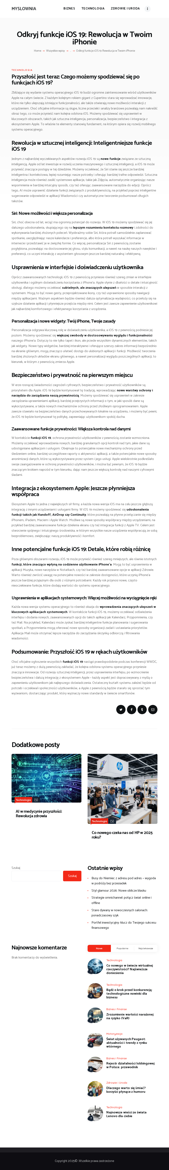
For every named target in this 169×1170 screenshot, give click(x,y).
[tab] (99, 948)
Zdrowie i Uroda (116, 1082)
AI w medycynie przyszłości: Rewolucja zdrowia (39, 813)
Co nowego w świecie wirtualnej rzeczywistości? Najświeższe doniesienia (129, 969)
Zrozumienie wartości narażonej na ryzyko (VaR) (130, 1016)
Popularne (122, 948)
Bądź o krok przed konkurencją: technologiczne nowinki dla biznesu (129, 993)
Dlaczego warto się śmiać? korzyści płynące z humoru (126, 1090)
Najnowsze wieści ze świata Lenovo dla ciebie (126, 1114)
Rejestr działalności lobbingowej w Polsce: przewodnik (130, 1065)
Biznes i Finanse (116, 1009)
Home (37, 51)
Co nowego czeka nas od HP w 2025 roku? (122, 835)
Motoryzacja (114, 1033)
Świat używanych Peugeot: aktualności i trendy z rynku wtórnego (126, 1043)
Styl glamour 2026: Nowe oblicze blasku (119, 890)
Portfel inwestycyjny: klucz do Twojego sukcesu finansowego (124, 925)
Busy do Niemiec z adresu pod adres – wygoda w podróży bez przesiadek (124, 880)
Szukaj (16, 868)
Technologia (22, 70)
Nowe (99, 948)
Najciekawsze (145, 948)
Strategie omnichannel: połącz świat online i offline (121, 900)
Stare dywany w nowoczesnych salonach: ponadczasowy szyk (120, 912)
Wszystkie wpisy (55, 51)
